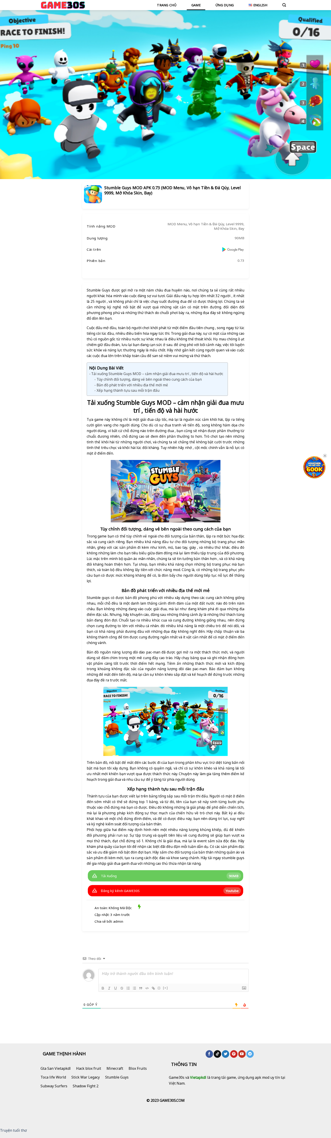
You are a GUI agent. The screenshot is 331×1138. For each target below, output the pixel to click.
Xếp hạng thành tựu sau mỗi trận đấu (128, 390)
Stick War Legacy (85, 1077)
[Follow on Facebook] (209, 1054)
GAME (196, 5)
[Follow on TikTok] (217, 1054)
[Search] (284, 5)
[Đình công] (122, 988)
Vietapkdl (198, 1077)
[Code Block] (147, 988)
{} (159, 988)
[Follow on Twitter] (225, 1054)
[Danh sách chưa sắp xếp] (134, 988)
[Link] (153, 988)
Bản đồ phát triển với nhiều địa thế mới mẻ (132, 384)
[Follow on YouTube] (242, 1054)
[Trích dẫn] (141, 988)
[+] (165, 988)
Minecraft (115, 1068)
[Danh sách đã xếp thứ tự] (128, 988)
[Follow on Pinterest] (234, 1054)
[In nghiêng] (109, 988)
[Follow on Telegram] (250, 1054)
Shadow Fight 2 (85, 1085)
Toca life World (53, 1077)
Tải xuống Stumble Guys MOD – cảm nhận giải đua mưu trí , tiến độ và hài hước (157, 373)
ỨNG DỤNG (224, 5)
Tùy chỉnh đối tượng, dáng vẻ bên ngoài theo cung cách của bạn (149, 379)
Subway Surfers (54, 1085)
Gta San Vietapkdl (56, 1068)
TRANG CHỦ (167, 5)
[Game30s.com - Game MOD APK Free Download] (63, 5)
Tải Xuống (109, 876)
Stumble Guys (117, 1077)
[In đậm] (103, 988)
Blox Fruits (138, 1068)
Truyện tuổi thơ (13, 1130)
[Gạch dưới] (115, 988)
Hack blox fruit (88, 1068)
